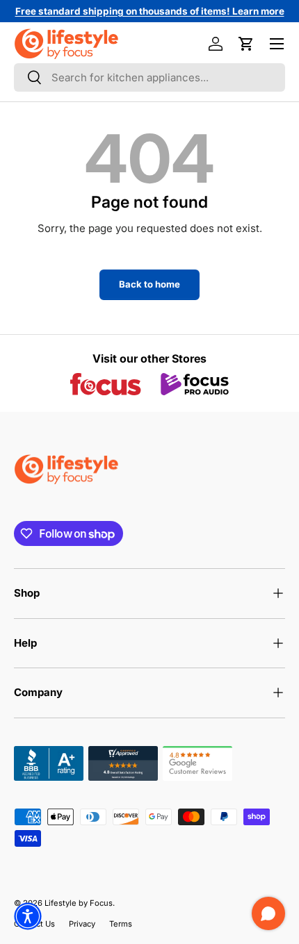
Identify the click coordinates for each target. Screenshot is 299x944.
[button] (246, 43)
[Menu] (276, 43)
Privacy (82, 924)
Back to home (149, 284)
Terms (120, 924)
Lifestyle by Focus (79, 903)
